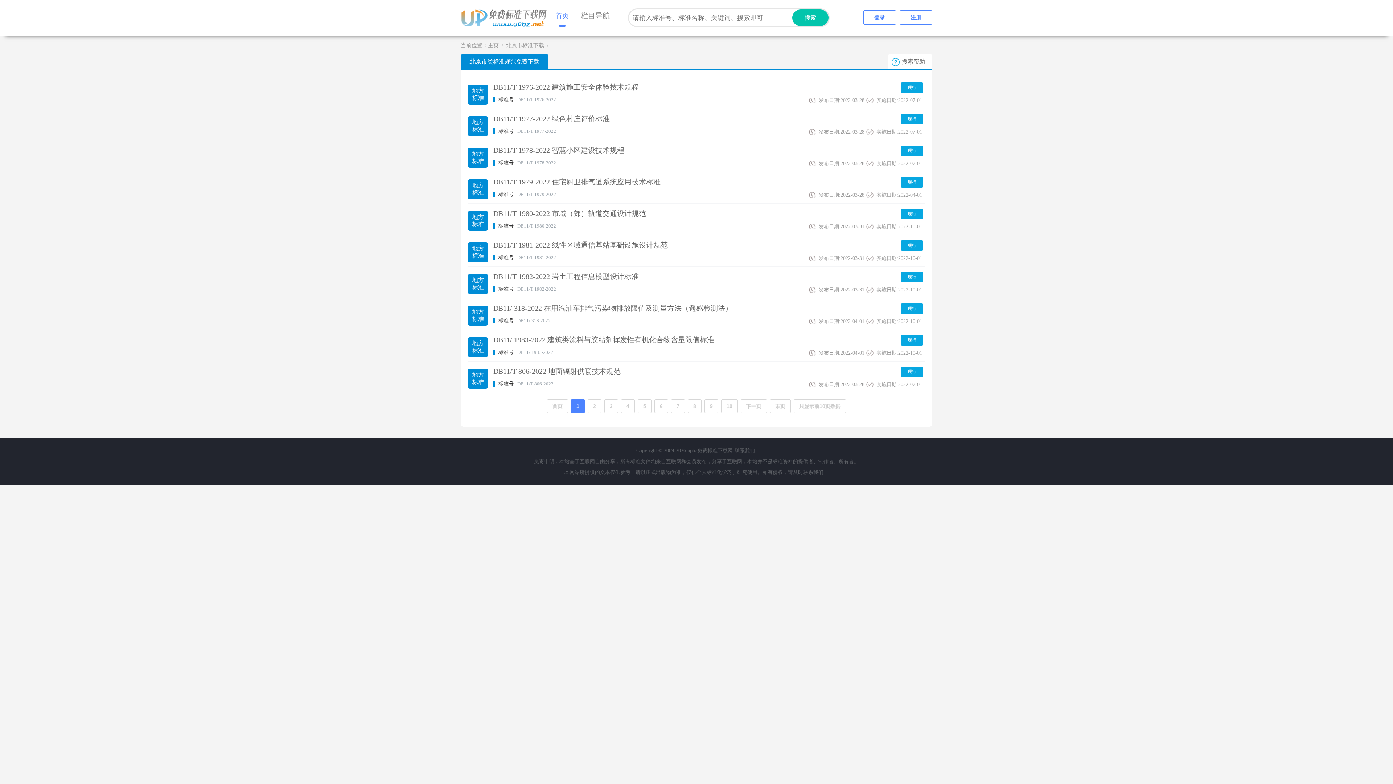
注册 (916, 17)
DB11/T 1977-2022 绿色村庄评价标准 (551, 119)
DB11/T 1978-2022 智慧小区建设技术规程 (558, 150)
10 (729, 406)
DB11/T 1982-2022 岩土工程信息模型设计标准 (566, 277)
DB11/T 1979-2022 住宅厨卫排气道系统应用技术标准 (577, 182)
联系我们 (745, 450)
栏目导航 (595, 16)
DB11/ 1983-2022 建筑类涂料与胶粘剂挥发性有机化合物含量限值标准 (603, 340)
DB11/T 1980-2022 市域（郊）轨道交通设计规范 (569, 213)
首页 (562, 15)
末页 (780, 406)
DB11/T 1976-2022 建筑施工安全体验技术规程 (566, 87)
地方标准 (478, 94)
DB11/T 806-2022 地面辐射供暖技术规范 (557, 371)
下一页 (753, 406)
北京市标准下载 (525, 45)
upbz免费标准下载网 (506, 18)
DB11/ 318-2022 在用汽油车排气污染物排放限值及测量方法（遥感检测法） (612, 308)
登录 (879, 17)
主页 (493, 45)
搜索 (810, 18)
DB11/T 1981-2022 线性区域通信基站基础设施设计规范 (580, 245)
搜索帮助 (913, 61)
